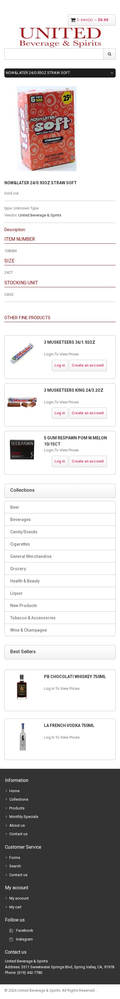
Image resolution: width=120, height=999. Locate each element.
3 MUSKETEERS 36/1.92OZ (69, 342)
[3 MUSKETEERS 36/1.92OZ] (22, 354)
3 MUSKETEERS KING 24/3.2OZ (73, 390)
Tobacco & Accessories (33, 617)
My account (19, 898)
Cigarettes (20, 544)
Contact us (18, 834)
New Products (23, 605)
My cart (15, 907)
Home (14, 791)
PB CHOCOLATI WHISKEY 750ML (75, 676)
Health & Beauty (25, 581)
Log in (59, 365)
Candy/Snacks (24, 531)
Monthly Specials (23, 816)
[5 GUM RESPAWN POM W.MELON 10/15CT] (22, 449)
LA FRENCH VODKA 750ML (69, 725)
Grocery (18, 568)
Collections (18, 799)
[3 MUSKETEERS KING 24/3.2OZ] (22, 402)
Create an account (88, 365)
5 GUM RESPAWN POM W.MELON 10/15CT (75, 441)
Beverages (20, 519)
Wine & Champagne (28, 630)
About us (17, 825)
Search (15, 866)
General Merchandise (31, 556)
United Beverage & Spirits (39, 215)
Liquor (16, 593)
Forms (14, 857)
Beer (14, 507)
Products (16, 808)
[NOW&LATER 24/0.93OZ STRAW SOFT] (46, 89)
